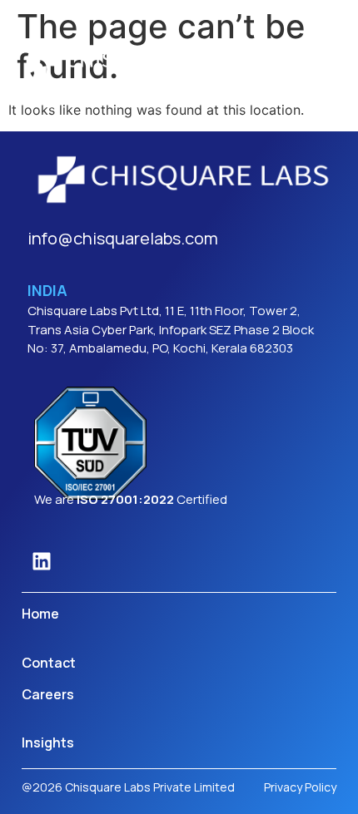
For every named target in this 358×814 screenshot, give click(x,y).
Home (40, 613)
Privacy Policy (300, 787)
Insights (48, 742)
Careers (48, 694)
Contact (49, 663)
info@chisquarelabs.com (122, 238)
